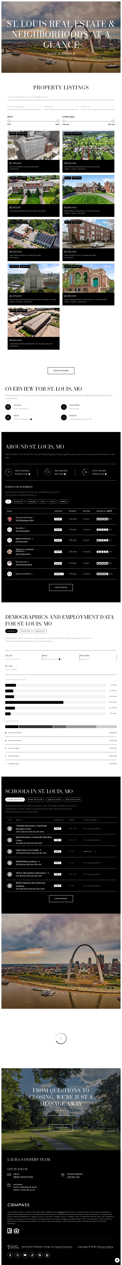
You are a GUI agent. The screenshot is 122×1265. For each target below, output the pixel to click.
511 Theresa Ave (22, 542)
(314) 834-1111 (73, 1177)
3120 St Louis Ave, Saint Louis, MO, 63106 (30, 831)
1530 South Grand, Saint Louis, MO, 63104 (30, 889)
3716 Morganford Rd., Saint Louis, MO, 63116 (31, 853)
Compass (60, 1212)
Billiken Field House (23, 539)
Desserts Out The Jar (24, 518)
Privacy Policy (105, 1247)
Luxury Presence (63, 1247)
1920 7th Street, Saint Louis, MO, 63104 (29, 876)
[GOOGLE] (40, 1255)
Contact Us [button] (61, 1128)
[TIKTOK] (32, 1255)
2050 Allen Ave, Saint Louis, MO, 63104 (29, 843)
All (9, 502)
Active (43, 502)
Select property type (16, 107)
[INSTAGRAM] (17, 1255)
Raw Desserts (21, 562)
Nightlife (64, 502)
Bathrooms (49, 107)
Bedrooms (85, 107)
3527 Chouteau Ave (23, 554)
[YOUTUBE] (25, 1255)
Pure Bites (20, 528)
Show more (61, 587)
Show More (61, 899)
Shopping (32, 502)
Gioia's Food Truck (23, 574)
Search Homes (61, 371)
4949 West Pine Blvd (24, 565)
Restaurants (19, 502)
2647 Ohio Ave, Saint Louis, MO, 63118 (28, 864)
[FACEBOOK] (10, 1255)
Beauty (53, 502)
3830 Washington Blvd (24, 520)
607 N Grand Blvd (22, 531)
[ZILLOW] (47, 1255)
